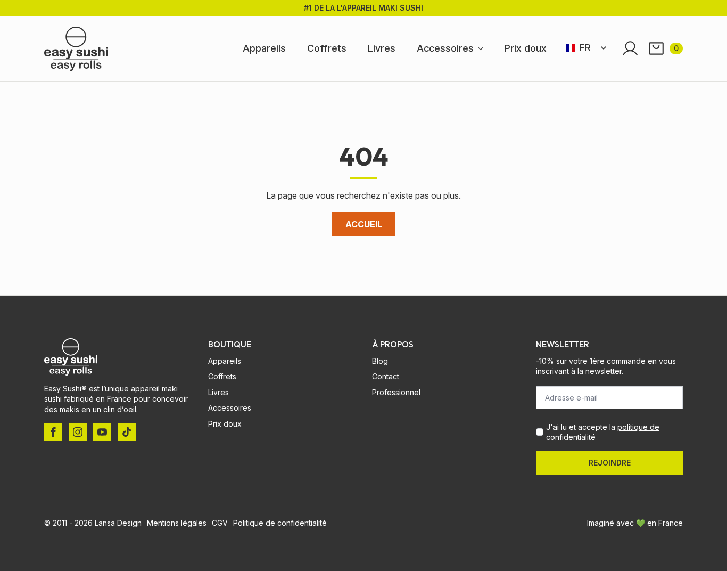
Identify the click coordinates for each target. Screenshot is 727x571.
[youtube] (102, 432)
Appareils (264, 48)
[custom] (127, 432)
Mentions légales (176, 522)
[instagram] (78, 432)
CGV (220, 522)
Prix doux (526, 48)
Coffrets (326, 48)
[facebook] (53, 432)
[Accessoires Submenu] (484, 48)
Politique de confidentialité (280, 522)
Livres (381, 48)
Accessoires (445, 48)
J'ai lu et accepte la (602, 432)
